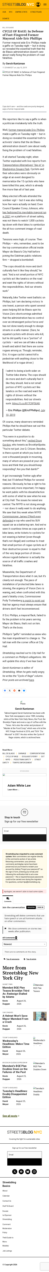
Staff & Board (8, 1206)
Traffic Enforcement (22, 763)
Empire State (21, 12)
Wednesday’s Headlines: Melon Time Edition (16, 1044)
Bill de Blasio (8, 28)
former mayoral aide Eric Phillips (27, 129)
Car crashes (8, 1012)
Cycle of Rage (12, 757)
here (31, 680)
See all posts (10, 1115)
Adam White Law (19, 785)
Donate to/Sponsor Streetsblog (7, 1215)
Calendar (6, 1196)
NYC (10, 12)
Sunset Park (8, 984)
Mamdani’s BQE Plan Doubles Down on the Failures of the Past (15, 1069)
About (5, 1191)
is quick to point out (33, 600)
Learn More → (13, 790)
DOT (43, 757)
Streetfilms (36, 12)
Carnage (22, 753)
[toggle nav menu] (44, 4)
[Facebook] (21, 1171)
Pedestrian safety (22, 760)
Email (6, 831)
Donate (6, 19)
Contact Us (7, 1201)
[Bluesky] (27, 1171)
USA (4, 12)
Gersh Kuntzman (15, 63)
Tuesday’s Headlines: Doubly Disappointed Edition (15, 1094)
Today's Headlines (10, 1037)
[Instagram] (34, 1171)
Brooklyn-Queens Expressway (15, 1062)
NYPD (8, 760)
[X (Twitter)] (14, 1171)
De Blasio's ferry (30, 757)
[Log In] (38, 4)
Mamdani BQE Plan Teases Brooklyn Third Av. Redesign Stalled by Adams (16, 992)
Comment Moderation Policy (7, 1228)
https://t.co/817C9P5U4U (26, 403)
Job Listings (7, 1251)
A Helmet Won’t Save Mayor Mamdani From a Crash (15, 1018)
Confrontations (37, 753)
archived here (34, 737)
